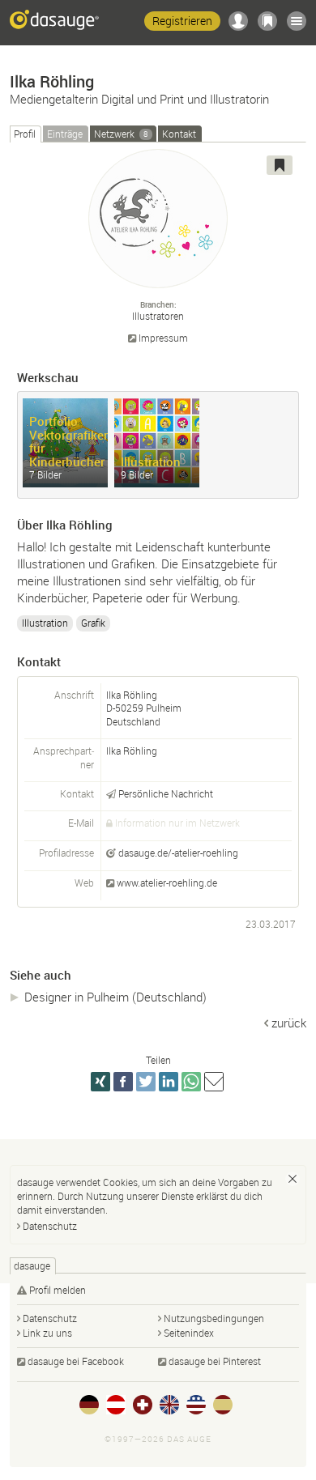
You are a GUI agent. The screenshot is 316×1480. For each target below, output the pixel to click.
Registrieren (182, 20)
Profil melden (57, 1289)
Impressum (163, 338)
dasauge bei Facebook (76, 1361)
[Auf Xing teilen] (100, 1081)
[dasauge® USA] (196, 1404)
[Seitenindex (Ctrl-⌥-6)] (296, 21)
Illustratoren (158, 316)
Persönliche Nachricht (165, 793)
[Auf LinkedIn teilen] (168, 1081)
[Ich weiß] (292, 1179)
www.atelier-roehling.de (167, 882)
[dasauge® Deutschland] (89, 1404)
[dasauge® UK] (169, 1404)
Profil (25, 133)
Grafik (93, 622)
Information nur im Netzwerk (177, 822)
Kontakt (179, 133)
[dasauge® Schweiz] (142, 1404)
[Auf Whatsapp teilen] (191, 1081)
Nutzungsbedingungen (214, 1318)
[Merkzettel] (267, 21)
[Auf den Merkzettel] (280, 165)
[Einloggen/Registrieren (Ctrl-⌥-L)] (238, 21)
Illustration (45, 622)
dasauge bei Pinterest (215, 1361)
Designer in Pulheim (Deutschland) (115, 997)
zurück (288, 1022)
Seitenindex (189, 1332)
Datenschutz (50, 1225)
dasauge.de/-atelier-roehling (178, 852)
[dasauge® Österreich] (116, 1404)
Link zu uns (47, 1332)
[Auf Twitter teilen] (146, 1081)
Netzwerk (121, 133)
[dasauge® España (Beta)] (223, 1404)
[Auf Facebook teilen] (123, 1081)
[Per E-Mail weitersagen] (214, 1081)
